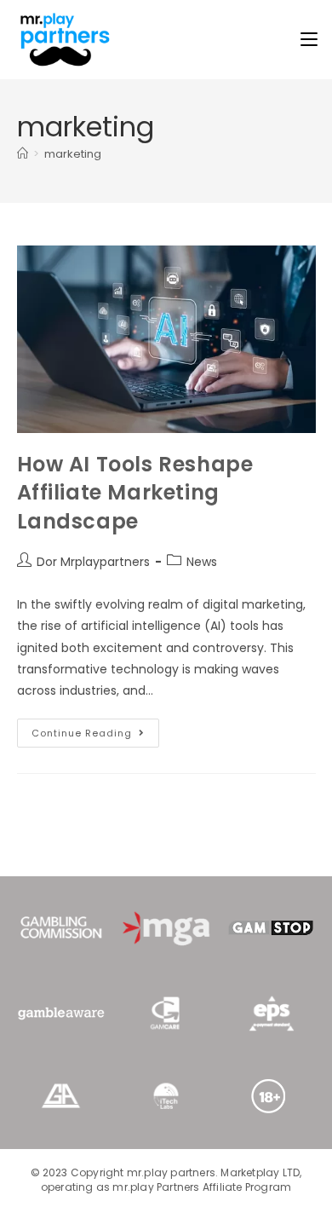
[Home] (22, 154)
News (201, 561)
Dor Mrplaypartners (93, 561)
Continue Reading (95, 729)
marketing (72, 154)
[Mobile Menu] (309, 40)
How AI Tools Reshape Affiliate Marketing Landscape (135, 492)
